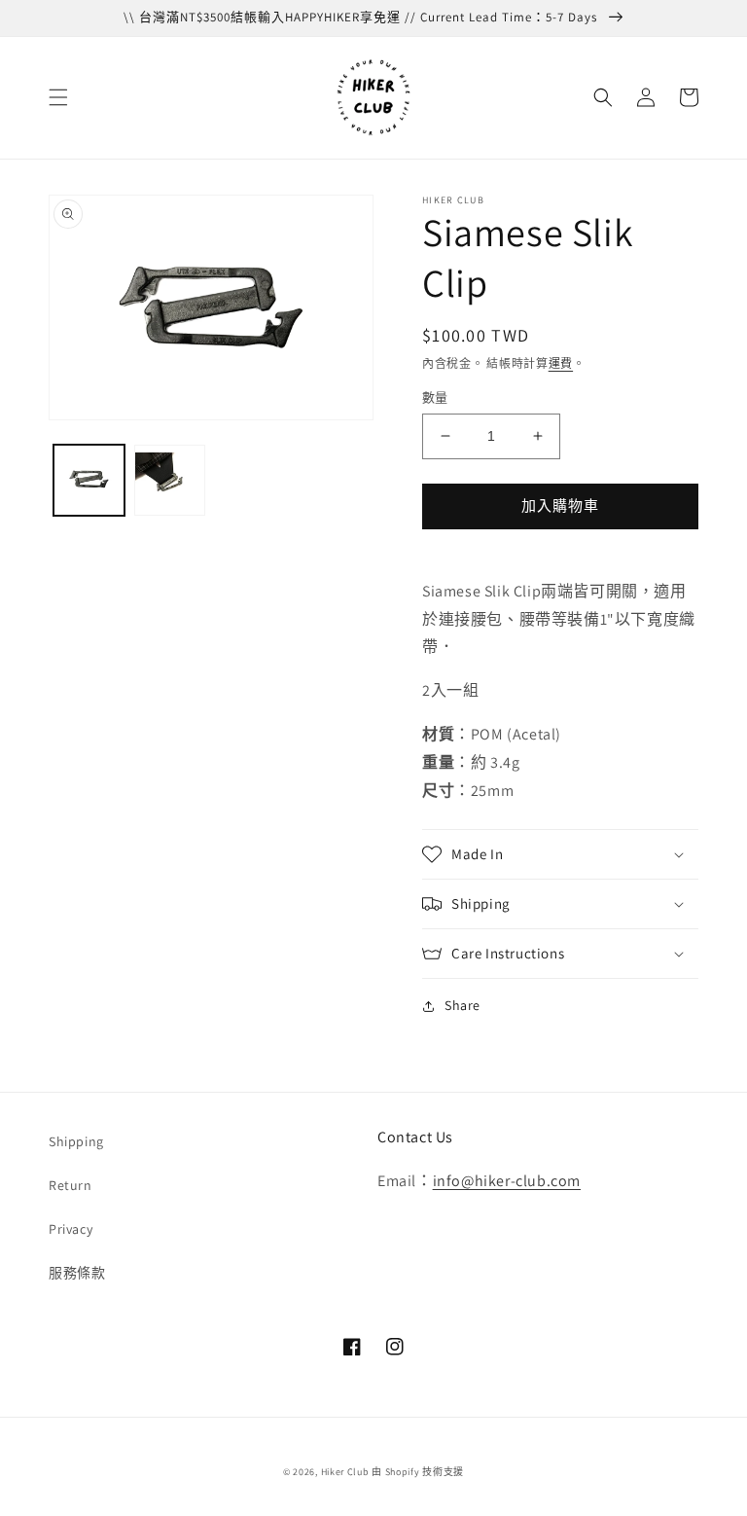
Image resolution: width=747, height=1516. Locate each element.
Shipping (76, 1141)
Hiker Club (345, 1471)
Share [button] (462, 1005)
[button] (58, 97)
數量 (435, 397)
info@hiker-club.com (507, 1181)
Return (70, 1185)
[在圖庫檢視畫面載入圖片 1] (88, 480)
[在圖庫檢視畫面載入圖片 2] (169, 480)
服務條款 (77, 1272)
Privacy (70, 1229)
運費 (561, 363)
